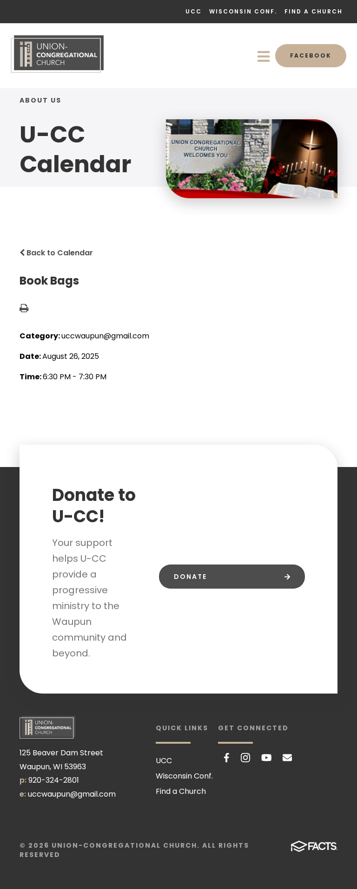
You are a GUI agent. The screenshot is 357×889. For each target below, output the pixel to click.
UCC (193, 11)
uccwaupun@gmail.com (72, 794)
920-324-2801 (53, 780)
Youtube (266, 757)
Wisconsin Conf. (243, 11)
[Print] (24, 309)
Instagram (245, 757)
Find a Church (313, 11)
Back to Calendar (59, 252)
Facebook (310, 55)
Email (287, 757)
